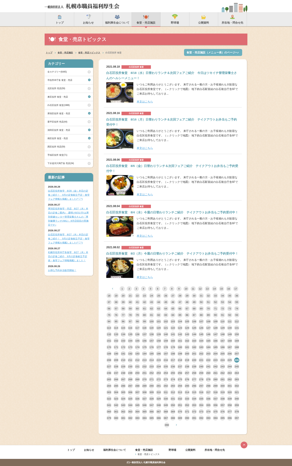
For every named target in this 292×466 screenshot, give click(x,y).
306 (130, 392)
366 (152, 411)
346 (144, 405)
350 (173, 405)
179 (173, 347)
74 (236, 308)
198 (173, 353)
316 (201, 392)
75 (109, 315)
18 (109, 295)
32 (208, 295)
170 (109, 347)
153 (123, 340)
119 (151, 328)
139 (159, 334)
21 (130, 295)
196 (159, 353)
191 (123, 353)
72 (222, 308)
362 (123, 411)
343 (123, 405)
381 (123, 418)
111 (230, 321)
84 (173, 315)
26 (165, 295)
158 (159, 340)
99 (144, 321)
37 (109, 302)
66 (180, 308)
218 (180, 360)
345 (137, 405)
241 (208, 366)
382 (130, 418)
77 (123, 315)
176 (152, 347)
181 (187, 347)
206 (230, 353)
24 (151, 295)
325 (130, 398)
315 (194, 392)
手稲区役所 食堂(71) (57, 155)
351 (180, 405)
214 (152, 360)
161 (180, 340)
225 (230, 360)
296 (194, 385)
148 (223, 334)
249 (130, 373)
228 (116, 366)
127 (208, 328)
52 (215, 302)
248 (123, 373)
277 (194, 379)
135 (130, 334)
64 (165, 308)
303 (109, 392)
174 (137, 347)
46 (173, 302)
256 (180, 373)
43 (151, 302)
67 (187, 308)
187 (230, 347)
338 (223, 398)
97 (130, 321)
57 (116, 308)
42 (144, 302)
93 (236, 315)
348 (159, 405)
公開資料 (190, 449)
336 (208, 398)
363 (130, 411)
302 (237, 385)
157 (152, 340)
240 (201, 366)
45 (165, 302)
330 (166, 398)
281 (223, 379)
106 (194, 321)
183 (201, 347)
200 (187, 353)
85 (180, 315)
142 (180, 334)
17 (235, 288)
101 (159, 321)
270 (144, 379)
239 (194, 366)
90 (215, 315)
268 (130, 379)
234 (159, 366)
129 (223, 328)
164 (201, 340)
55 (236, 302)
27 (173, 295)
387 (166, 418)
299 (215, 385)
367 (159, 411)
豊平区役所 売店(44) (57, 121)
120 (159, 328)
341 (109, 405)
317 (208, 392)
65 (173, 308)
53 (222, 302)
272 (159, 379)
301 (230, 385)
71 (215, 308)
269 (137, 379)
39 (123, 302)
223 (215, 360)
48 (187, 302)
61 (144, 308)
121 (166, 328)
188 (237, 347)
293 (173, 385)
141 (173, 334)
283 (237, 379)
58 (123, 308)
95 (116, 321)
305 (123, 392)
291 (159, 385)
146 (208, 334)
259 (201, 373)
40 (130, 302)
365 (144, 411)
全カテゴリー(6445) (57, 71)
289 (144, 385)
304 (116, 392)
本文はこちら (145, 101)
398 (167, 425)
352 (187, 405)
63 (158, 308)
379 (109, 418)
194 (144, 353)
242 (215, 366)
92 (229, 315)
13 (207, 288)
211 (130, 360)
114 (116, 328)
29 (187, 295)
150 (237, 334)
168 (230, 340)
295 (187, 385)
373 (201, 411)
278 (201, 379)
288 (137, 385)
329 (159, 398)
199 (180, 353)
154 (130, 340)
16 (228, 288)
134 (123, 334)
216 (166, 360)
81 (151, 315)
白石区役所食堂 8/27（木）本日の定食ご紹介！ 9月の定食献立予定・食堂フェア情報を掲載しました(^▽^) (69, 238)
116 (130, 328)
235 (166, 366)
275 (180, 379)
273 (166, 379)
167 (223, 340)
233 (152, 366)
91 (222, 315)
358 (230, 405)
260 (208, 373)
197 (166, 353)
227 (109, 366)
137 (144, 334)
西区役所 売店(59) (56, 146)
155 (137, 340)
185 (215, 347)
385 (152, 418)
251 (144, 373)
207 (237, 353)
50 (201, 302)
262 (223, 373)
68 (194, 308)
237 (180, 366)
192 (130, 353)
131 (237, 328)
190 (116, 353)
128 (215, 328)
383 (137, 418)
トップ (49, 52)
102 (166, 321)
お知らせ (89, 449)
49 (194, 302)
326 (137, 398)
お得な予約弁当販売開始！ (62, 270)
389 (180, 418)
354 (201, 405)
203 (208, 353)
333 (187, 398)
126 (201, 328)
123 (180, 328)
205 (223, 353)
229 (123, 366)
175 (144, 347)
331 (173, 398)
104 (180, 321)
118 (144, 328)
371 (187, 411)
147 (215, 334)
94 (109, 321)
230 (130, 366)
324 (123, 398)
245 (237, 366)
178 (166, 347)
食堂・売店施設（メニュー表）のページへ (212, 52)
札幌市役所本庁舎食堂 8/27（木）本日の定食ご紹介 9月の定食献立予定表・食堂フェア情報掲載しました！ (68, 256)
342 (116, 405)
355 (208, 405)
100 (152, 321)
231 (137, 366)
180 (180, 347)
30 (194, 295)
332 (180, 398)
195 (152, 353)
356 (215, 405)
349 (166, 405)
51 (208, 302)
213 (144, 360)
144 (194, 334)
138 (152, 334)
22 (137, 295)
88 (201, 315)
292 (166, 385)
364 (137, 411)
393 (208, 418)
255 (173, 373)
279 (208, 379)
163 (194, 340)
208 (109, 360)
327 (144, 398)
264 (237, 373)
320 (230, 392)
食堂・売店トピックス (89, 52)
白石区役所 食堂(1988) (58, 105)
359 (237, 405)
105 (187, 321)
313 (180, 392)
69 (201, 308)
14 (214, 288)
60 (137, 308)
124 (187, 328)
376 (223, 411)
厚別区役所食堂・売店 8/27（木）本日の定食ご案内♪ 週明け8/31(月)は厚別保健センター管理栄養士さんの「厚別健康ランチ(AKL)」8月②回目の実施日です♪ (68, 216)
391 (194, 418)
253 (159, 373)
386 (159, 418)
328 (152, 398)
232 (144, 366)
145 (201, 334)
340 (237, 398)
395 (223, 418)
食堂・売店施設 (65, 52)
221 (201, 360)
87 (194, 315)
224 (223, 360)
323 (116, 398)
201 (194, 353)
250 (137, 373)
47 (180, 302)
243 (223, 366)
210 (123, 360)
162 (187, 340)
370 (180, 411)
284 (109, 385)
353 (194, 405)
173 (130, 347)
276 (187, 379)
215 (159, 360)
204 (215, 353)
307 (137, 392)
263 (230, 373)
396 (230, 418)
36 (236, 295)
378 (237, 411)
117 (137, 328)
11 (193, 288)
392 (201, 418)
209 (116, 360)
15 (221, 288)
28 (180, 295)
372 (194, 411)
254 (166, 373)
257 (187, 373)
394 (215, 418)
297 (201, 385)
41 (137, 302)
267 (123, 379)
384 (144, 418)
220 (194, 360)
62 (151, 308)
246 (109, 373)
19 (116, 295)
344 (130, 405)
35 (229, 295)
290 (152, 385)
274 (173, 379)
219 (187, 360)
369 (173, 411)
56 (109, 308)
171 (116, 347)
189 (109, 353)
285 (116, 385)
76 (116, 315)
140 (166, 334)
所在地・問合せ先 (215, 449)
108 (208, 321)
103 (173, 321)
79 (137, 315)
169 (237, 340)
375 (215, 411)
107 (201, 321)
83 (165, 315)
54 (229, 302)
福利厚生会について (114, 449)
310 (159, 392)
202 (201, 353)
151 (109, 340)
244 (230, 366)
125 (194, 328)
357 (223, 405)
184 (208, 347)
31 (201, 295)
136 (137, 334)
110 (222, 321)
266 (116, 379)
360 (109, 411)
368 (166, 411)
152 (116, 340)
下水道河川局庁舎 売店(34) (60, 163)
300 (223, 385)
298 (208, 385)
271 (152, 379)
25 (158, 295)
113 (109, 328)
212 (137, 360)
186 (223, 347)
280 (215, 379)
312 (173, 392)
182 (194, 347)
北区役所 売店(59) (56, 88)
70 (208, 308)
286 (123, 385)
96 (123, 321)
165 (208, 340)
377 (230, 411)
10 (186, 288)
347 (152, 405)
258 (194, 373)
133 (116, 334)
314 (187, 392)
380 (116, 418)
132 (109, 334)
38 (116, 302)
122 (173, 328)
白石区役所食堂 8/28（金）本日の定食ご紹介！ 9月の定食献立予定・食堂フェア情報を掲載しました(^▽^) (69, 194)
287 (130, 385)
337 (215, 398)
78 (130, 315)
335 (201, 398)
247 (116, 373)
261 (215, 373)
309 (152, 392)
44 (158, 302)
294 (180, 385)
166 (215, 340)
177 (159, 347)
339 (230, 398)
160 (173, 340)
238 (187, 366)
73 (229, 308)
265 (109, 379)
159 (166, 340)
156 (144, 340)
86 (187, 315)
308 (144, 392)
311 (166, 392)
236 (173, 366)
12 (200, 288)
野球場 (172, 449)
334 (194, 398)
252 (152, 373)
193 (137, 353)
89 (208, 315)
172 (123, 347)
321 (237, 392)
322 (109, 398)
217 (173, 360)
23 (144, 295)
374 (208, 411)
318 (215, 392)
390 (187, 418)
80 (144, 315)
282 (230, 379)
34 (222, 295)
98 (137, 321)
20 (123, 295)
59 (130, 308)
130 (230, 328)
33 (215, 295)
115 (123, 328)
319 (223, 392)
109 (215, 321)
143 (187, 334)
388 (173, 418)
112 (237, 321)
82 (158, 315)
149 (230, 334)
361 (116, 411)
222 (208, 360)
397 (237, 418)
